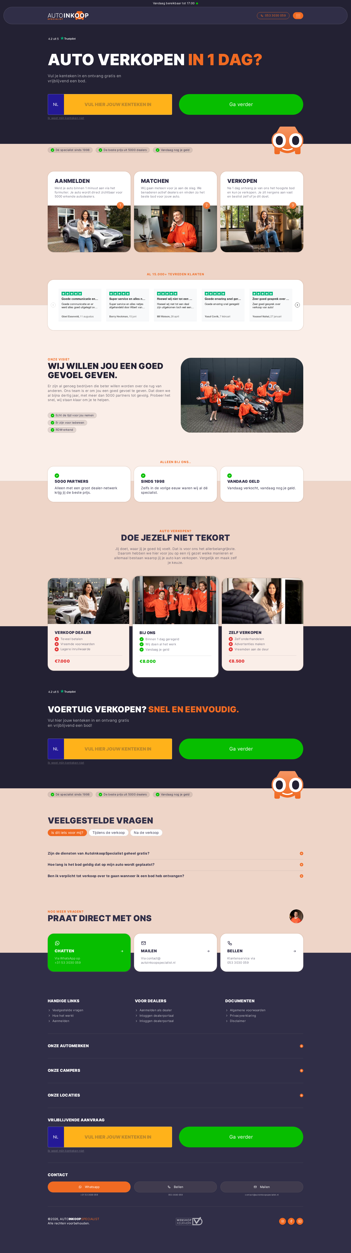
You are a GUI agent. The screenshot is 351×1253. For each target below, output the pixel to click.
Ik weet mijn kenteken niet (66, 118)
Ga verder (241, 104)
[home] (68, 15)
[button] (298, 15)
